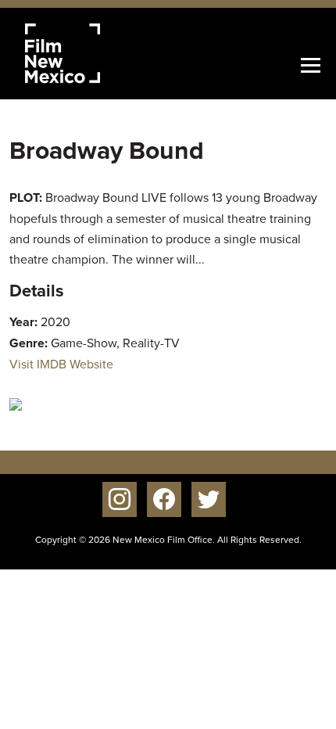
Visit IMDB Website (61, 363)
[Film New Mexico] (83, 53)
